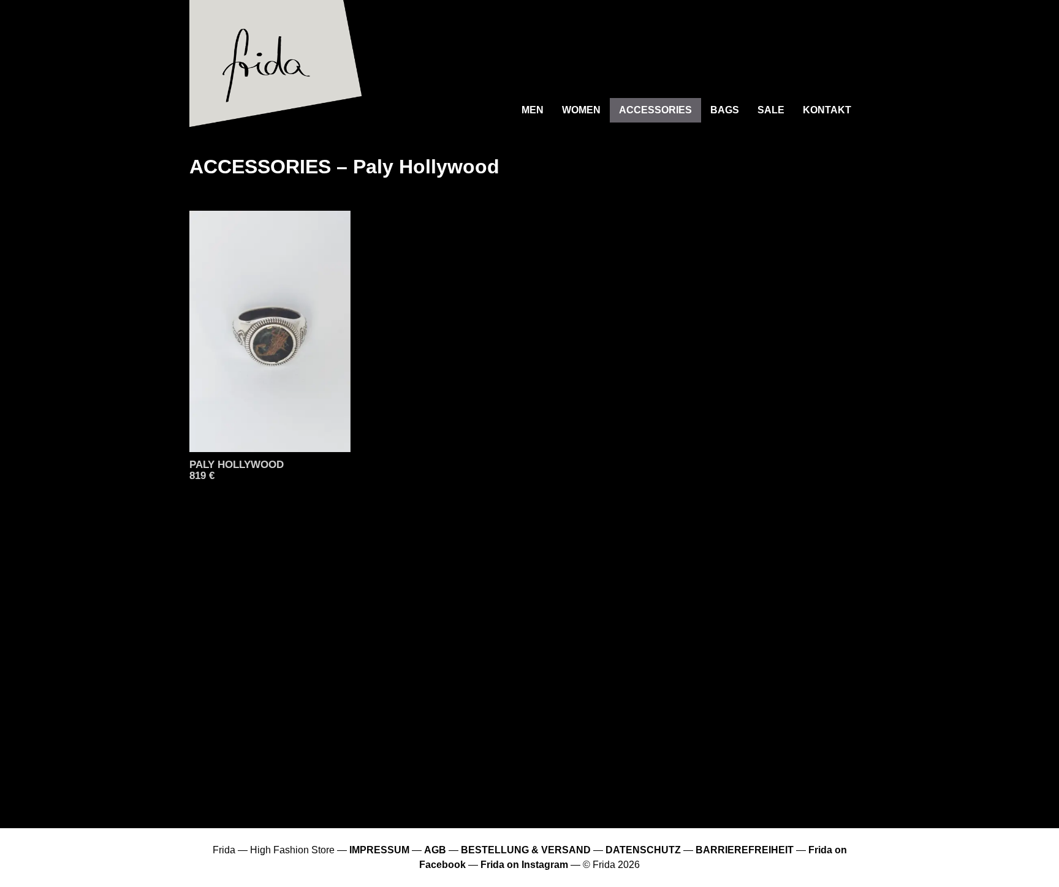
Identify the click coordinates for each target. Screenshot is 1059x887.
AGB (435, 850)
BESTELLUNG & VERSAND (526, 850)
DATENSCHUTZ (643, 850)
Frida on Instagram (524, 864)
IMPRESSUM (379, 850)
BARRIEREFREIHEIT (745, 850)
